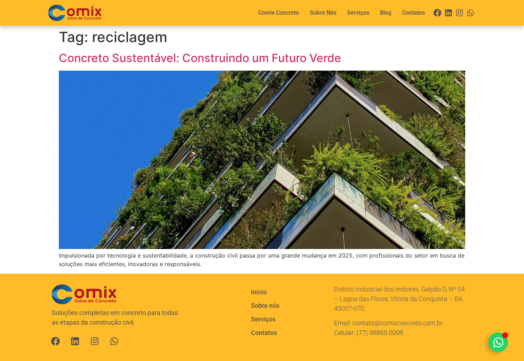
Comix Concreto (278, 12)
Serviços (358, 12)
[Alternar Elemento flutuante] (498, 342)
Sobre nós (323, 12)
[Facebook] (437, 13)
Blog (385, 12)
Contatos (413, 12)
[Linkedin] (448, 13)
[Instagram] (459, 13)
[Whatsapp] (470, 13)
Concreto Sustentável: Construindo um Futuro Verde (200, 58)
